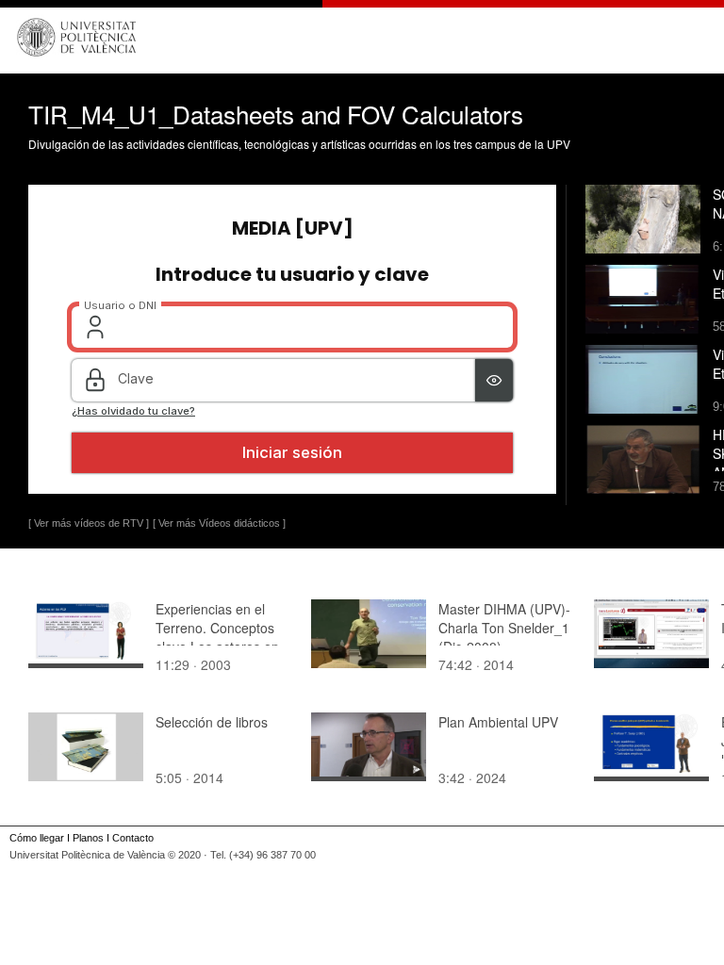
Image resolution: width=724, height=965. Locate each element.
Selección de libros (212, 721)
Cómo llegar (36, 837)
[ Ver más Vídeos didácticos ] (219, 523)
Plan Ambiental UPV (498, 721)
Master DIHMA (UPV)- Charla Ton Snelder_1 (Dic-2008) (504, 627)
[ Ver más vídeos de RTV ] (88, 523)
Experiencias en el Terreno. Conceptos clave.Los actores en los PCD (217, 637)
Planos (88, 837)
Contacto (133, 837)
